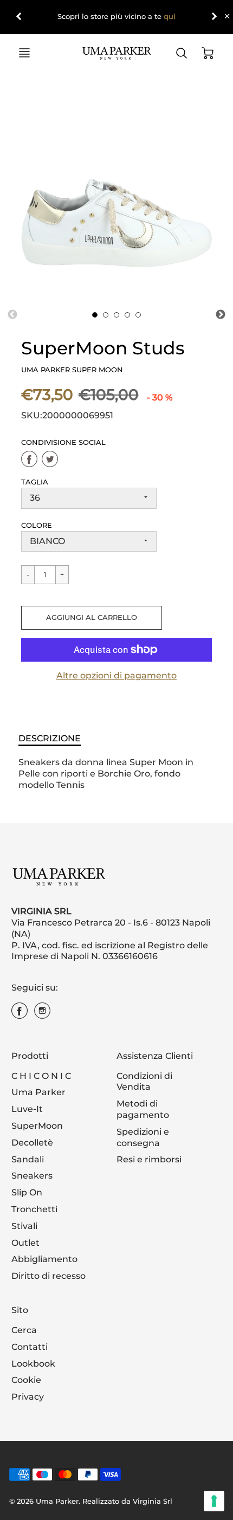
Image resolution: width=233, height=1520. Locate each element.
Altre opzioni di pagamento (116, 675)
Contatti (29, 1347)
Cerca (24, 1330)
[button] (91, 618)
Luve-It (27, 1109)
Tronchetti (34, 1209)
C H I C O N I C (41, 1076)
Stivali (24, 1226)
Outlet (25, 1243)
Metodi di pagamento (142, 1109)
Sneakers (32, 1175)
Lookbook (33, 1364)
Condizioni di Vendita (144, 1081)
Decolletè (32, 1142)
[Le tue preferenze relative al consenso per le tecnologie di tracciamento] (214, 1501)
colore (36, 525)
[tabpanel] (95, 315)
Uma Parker (38, 1092)
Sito (19, 1310)
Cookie (26, 1380)
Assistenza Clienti (154, 1056)
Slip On (26, 1192)
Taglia (34, 482)
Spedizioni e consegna (142, 1137)
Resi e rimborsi (149, 1159)
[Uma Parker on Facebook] (19, 1015)
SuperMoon (37, 1126)
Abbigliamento (44, 1259)
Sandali (27, 1159)
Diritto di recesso (48, 1276)
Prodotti (29, 1056)
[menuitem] (55, 1076)
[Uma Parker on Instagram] (42, 1015)
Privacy (27, 1397)
